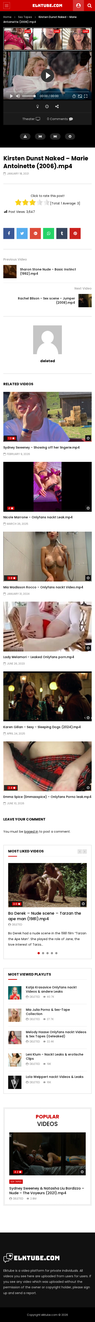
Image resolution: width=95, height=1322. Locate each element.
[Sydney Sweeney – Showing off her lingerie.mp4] (47, 417)
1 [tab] (39, 953)
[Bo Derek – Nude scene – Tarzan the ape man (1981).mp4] (47, 885)
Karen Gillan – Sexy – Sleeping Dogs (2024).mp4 (42, 727)
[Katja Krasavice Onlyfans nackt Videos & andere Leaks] (14, 992)
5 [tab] (56, 953)
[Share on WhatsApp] (48, 233)
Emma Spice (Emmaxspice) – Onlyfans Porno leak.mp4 (47, 797)
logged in (31, 831)
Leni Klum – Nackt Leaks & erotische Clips (54, 1056)
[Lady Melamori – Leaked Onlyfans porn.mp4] (47, 626)
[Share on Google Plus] (35, 233)
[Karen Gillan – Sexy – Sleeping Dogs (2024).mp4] (47, 696)
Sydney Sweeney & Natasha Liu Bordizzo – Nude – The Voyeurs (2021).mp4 (46, 1191)
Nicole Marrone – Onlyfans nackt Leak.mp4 (38, 517)
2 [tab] (43, 953)
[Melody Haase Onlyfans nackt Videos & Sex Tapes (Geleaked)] (14, 1037)
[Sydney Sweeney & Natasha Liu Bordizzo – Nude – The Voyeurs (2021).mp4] (47, 1154)
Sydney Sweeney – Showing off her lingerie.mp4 (41, 447)
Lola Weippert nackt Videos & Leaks (55, 1077)
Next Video (83, 288)
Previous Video (15, 259)
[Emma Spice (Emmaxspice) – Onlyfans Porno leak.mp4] (47, 766)
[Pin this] (75, 233)
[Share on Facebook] (8, 233)
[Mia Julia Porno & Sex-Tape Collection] (14, 1015)
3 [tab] (47, 953)
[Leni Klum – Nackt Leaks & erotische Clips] (14, 1060)
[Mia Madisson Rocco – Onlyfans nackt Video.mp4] (47, 556)
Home (7, 17)
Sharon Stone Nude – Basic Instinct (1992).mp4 (48, 271)
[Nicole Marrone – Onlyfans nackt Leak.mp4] (47, 487)
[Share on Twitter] (22, 233)
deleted (47, 361)
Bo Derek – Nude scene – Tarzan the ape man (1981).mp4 (44, 915)
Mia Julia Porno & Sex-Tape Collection (48, 1011)
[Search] (89, 5)
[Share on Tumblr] (61, 233)
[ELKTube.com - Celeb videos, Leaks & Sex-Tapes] (47, 5)
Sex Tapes (25, 17)
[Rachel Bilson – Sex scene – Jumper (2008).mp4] (85, 300)
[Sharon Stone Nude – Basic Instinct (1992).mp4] (10, 271)
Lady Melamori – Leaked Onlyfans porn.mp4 (38, 657)
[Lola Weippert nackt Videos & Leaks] (14, 1082)
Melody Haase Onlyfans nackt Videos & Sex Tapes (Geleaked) (56, 1034)
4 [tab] (52, 953)
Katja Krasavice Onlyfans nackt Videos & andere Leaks (51, 989)
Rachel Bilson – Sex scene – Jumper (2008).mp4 (46, 300)
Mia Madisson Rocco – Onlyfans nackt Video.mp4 (43, 587)
